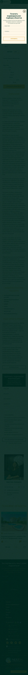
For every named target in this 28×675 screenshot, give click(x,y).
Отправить (14, 38)
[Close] (24, 11)
